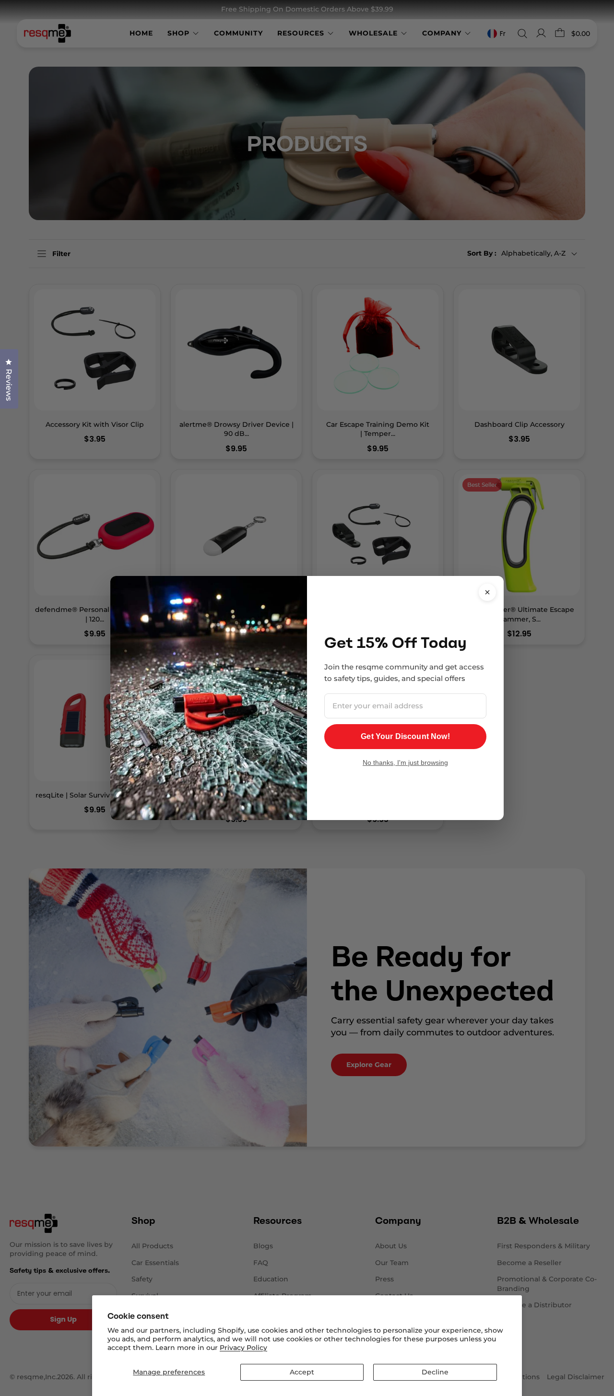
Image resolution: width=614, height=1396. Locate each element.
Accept (302, 1372)
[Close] (487, 592)
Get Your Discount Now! (405, 736)
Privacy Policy (243, 1347)
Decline (435, 1372)
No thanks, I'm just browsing (405, 762)
